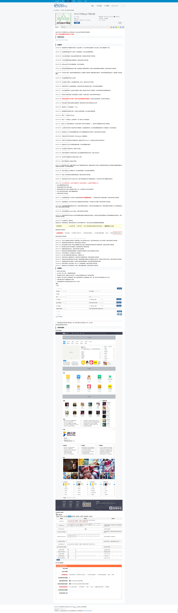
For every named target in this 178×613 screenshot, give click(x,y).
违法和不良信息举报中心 (87, 610)
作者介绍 (63, 27)
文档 (63, 1)
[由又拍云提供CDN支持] (76, 606)
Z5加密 (85, 1)
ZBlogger (79, 1)
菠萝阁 (74, 1)
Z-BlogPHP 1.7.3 (62, 609)
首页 (92, 6)
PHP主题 (99, 6)
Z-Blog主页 (57, 1)
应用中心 (68, 1)
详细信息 (57, 27)
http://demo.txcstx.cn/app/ (61, 39)
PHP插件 (107, 6)
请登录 (77, 22)
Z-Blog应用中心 (56, 10)
